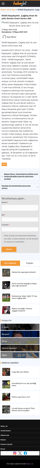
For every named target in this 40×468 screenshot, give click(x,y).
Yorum (5, 202)
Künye (3, 449)
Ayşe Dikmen (11, 37)
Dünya (4, 341)
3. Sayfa (5, 327)
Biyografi (5, 334)
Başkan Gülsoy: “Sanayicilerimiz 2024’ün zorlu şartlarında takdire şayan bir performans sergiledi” (21, 176)
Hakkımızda (5, 435)
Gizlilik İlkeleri (6, 431)
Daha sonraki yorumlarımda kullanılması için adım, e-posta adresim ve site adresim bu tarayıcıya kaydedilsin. (21, 238)
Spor (14, 10)
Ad (3, 215)
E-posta (5, 225)
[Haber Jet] (20, 3)
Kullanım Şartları (7, 444)
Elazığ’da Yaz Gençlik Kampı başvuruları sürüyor (16, 187)
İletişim (3, 440)
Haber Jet (5, 10)
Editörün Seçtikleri (9, 348)
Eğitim (4, 355)
